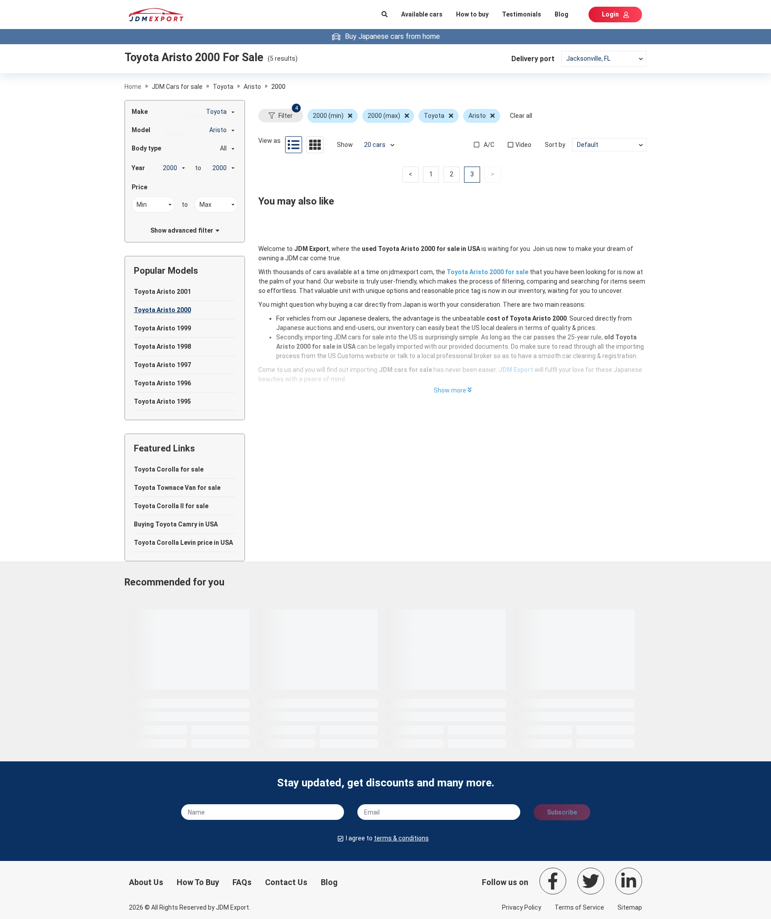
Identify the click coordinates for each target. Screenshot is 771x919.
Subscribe (562, 812)
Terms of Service (579, 907)
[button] (410, 175)
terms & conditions (401, 838)
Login (610, 14)
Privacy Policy (521, 907)
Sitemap (630, 907)
